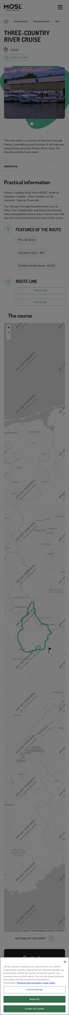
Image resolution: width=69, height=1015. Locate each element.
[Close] (65, 961)
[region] (34, 986)
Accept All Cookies (34, 1008)
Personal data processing (29, 982)
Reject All (34, 999)
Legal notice (49, 982)
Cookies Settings (34, 989)
